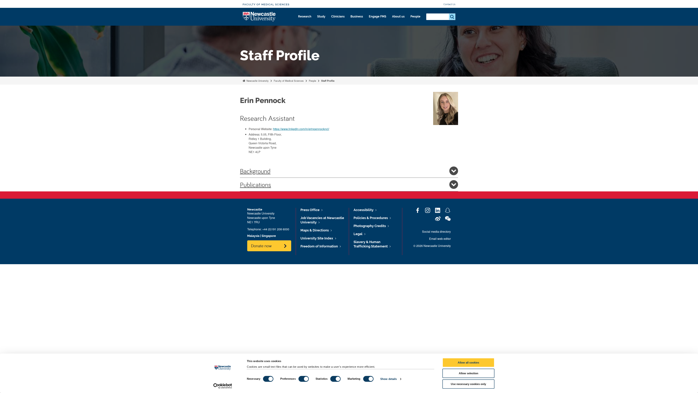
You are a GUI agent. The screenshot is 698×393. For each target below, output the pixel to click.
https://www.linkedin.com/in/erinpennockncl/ (301, 129)
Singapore (269, 236)
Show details (388, 378)
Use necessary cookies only (468, 384)
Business (356, 16)
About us (398, 16)
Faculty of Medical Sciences (266, 4)
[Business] (356, 20)
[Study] (321, 20)
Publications (255, 184)
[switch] (303, 379)
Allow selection (468, 373)
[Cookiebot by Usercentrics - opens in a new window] (223, 386)
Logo (259, 17)
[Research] (304, 20)
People (415, 16)
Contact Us (449, 4)
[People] (415, 20)
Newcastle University (257, 80)
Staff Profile (327, 80)
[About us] (398, 20)
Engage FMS (377, 16)
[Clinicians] (338, 20)
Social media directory (436, 231)
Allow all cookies (468, 362)
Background (255, 171)
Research (304, 16)
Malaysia (253, 236)
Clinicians (338, 16)
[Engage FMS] (377, 20)
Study (321, 16)
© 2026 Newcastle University (432, 246)
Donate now (261, 245)
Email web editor (440, 239)
